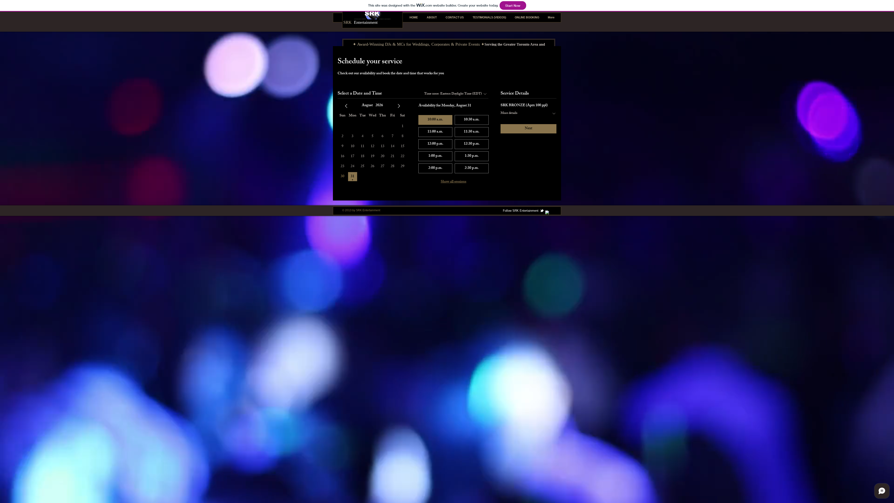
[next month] (399, 106)
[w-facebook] (547, 212)
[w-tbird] (542, 211)
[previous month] (346, 106)
